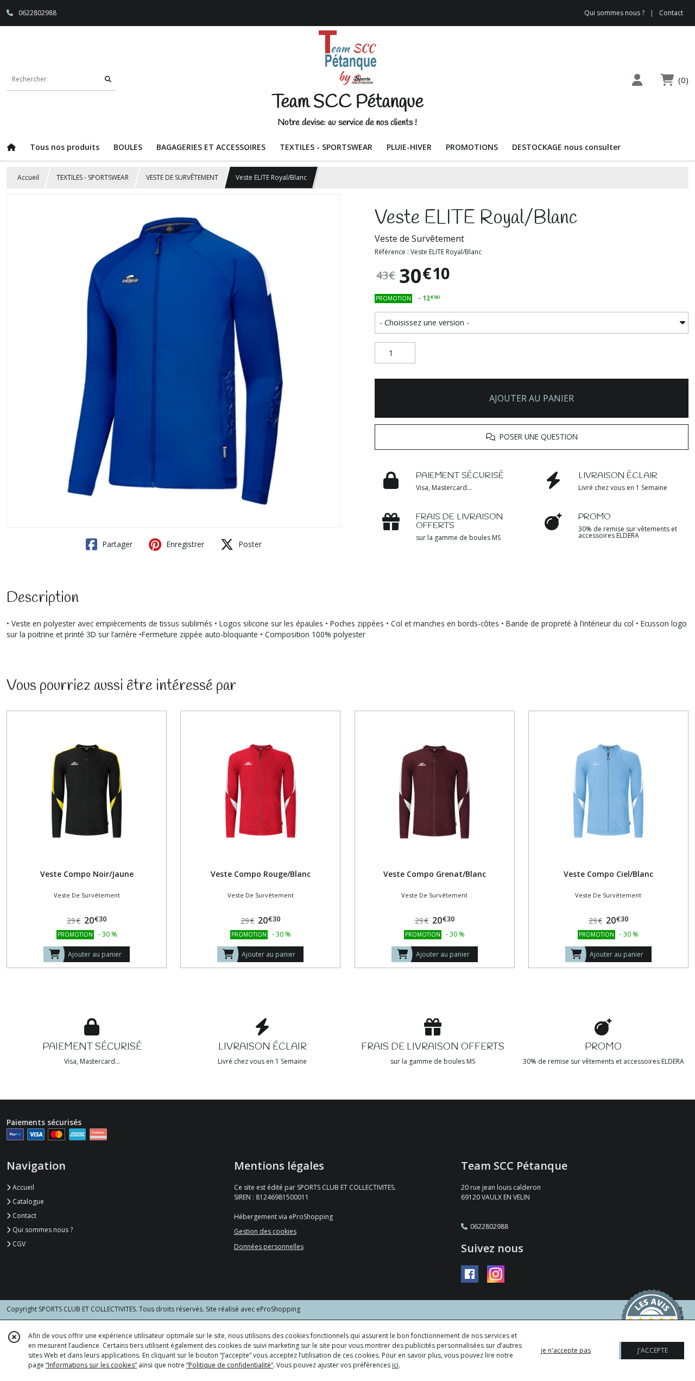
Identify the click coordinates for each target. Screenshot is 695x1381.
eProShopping (278, 1309)
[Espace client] (637, 79)
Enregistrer (184, 544)
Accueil (28, 177)
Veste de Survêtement (419, 238)
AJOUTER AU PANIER (531, 398)
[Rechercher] (108, 79)
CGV (18, 1243)
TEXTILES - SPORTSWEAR (92, 177)
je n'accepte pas (566, 1350)
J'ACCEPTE (652, 1350)
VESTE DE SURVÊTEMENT (182, 177)
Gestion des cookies (265, 1231)
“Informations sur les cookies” (91, 1365)
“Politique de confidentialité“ (229, 1365)
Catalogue (27, 1201)
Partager (116, 544)
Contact (671, 12)
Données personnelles (269, 1246)
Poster (249, 544)
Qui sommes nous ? (42, 1229)
